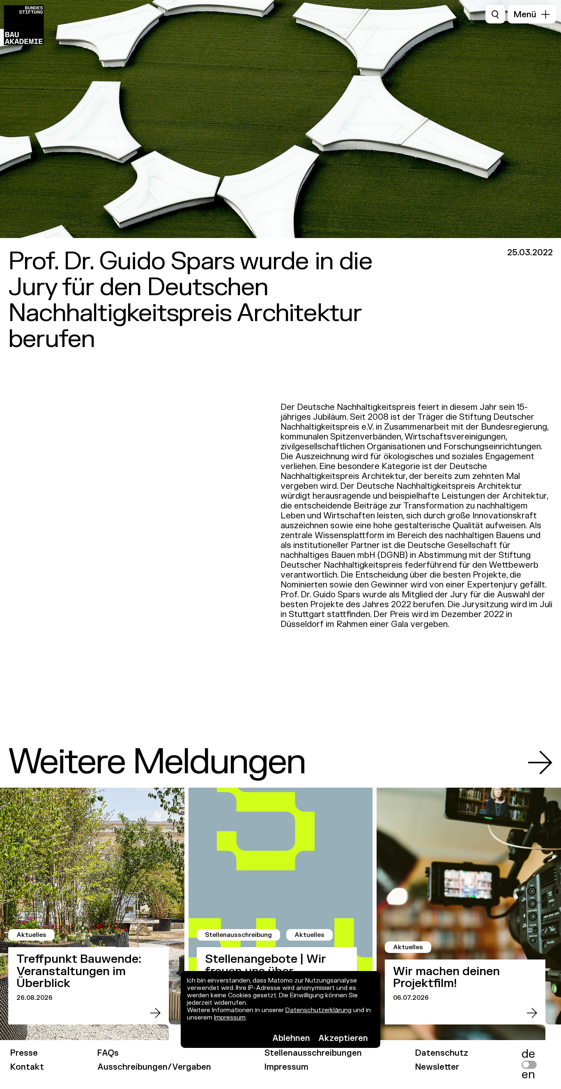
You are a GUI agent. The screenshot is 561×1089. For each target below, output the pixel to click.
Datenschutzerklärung (318, 1010)
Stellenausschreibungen (313, 1053)
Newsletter (437, 1067)
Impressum (230, 1018)
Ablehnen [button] (291, 1038)
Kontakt (27, 1067)
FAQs (108, 1053)
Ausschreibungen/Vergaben (154, 1067)
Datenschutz (441, 1053)
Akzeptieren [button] (343, 1038)
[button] (532, 14)
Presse (24, 1053)
